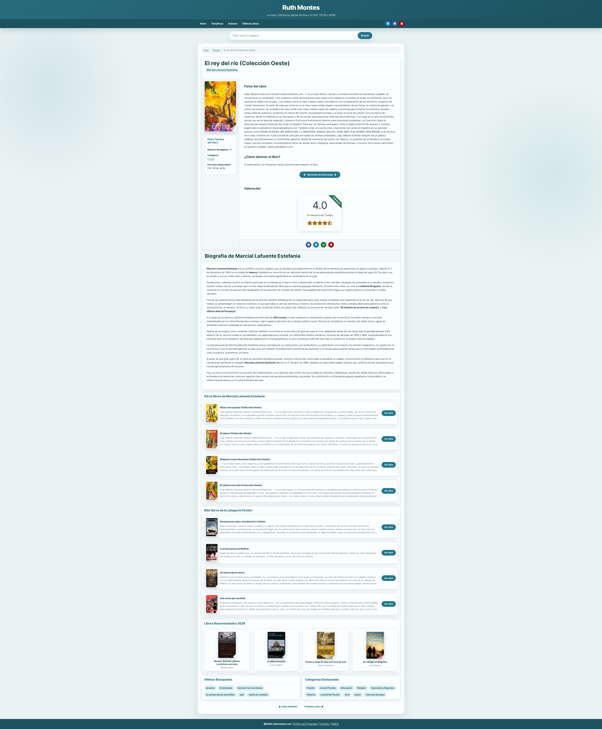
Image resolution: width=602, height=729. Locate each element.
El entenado (226, 688)
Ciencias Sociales (375, 694)
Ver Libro (388, 413)
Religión (361, 688)
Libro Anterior (289, 706)
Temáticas (217, 23)
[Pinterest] (401, 23)
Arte (347, 694)
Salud (357, 694)
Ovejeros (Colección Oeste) (235, 433)
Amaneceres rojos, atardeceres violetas (242, 521)
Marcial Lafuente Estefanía (222, 69)
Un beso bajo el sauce (232, 572)
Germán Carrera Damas (250, 688)
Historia (311, 694)
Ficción (216, 50)
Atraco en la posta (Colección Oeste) (240, 407)
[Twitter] (388, 23)
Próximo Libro (313, 706)
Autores (232, 23)
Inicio (203, 23)
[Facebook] (395, 23)
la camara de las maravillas (220, 694)
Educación (346, 688)
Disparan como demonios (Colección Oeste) (245, 459)
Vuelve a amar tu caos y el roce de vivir (325, 662)
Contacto (324, 723)
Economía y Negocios (382, 688)
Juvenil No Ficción (330, 694)
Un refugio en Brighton (375, 662)
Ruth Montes (301, 7)
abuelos (210, 688)
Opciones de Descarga (320, 174)
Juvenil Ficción (328, 688)
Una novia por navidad (232, 598)
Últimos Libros (250, 23)
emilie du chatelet (258, 694)
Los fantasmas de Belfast (234, 548)
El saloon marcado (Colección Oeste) (241, 485)
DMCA (334, 723)
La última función (276, 661)
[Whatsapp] (323, 245)
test (242, 694)
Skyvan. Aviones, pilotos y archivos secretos (227, 662)
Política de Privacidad (305, 723)
